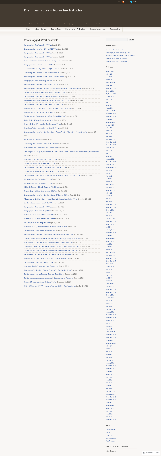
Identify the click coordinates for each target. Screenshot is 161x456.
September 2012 (111, 405)
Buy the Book (56, 29)
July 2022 (109, 170)
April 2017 (109, 278)
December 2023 (111, 142)
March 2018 (109, 250)
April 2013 (109, 385)
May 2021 (109, 199)
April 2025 (109, 105)
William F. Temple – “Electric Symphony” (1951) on (41, 187)
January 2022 (110, 187)
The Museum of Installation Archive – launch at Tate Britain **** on (46, 100)
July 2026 (109, 74)
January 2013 (110, 394)
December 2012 (111, 397)
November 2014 (111, 337)
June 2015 (109, 326)
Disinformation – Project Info (75, 29)
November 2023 (111, 145)
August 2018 (110, 241)
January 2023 (110, 159)
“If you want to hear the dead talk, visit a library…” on (42, 61)
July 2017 (109, 269)
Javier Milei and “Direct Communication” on (38, 120)
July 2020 (109, 213)
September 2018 (111, 238)
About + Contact (40, 29)
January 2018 (110, 255)
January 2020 (110, 218)
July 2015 (109, 323)
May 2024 (109, 133)
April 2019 (109, 227)
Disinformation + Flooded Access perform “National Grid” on (44, 116)
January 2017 (110, 286)
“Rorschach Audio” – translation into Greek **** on (41, 148)
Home (28, 29)
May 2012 (109, 417)
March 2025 (109, 108)
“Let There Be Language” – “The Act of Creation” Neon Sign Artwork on (48, 254)
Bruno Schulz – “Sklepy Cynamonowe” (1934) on (40, 191)
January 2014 (110, 363)
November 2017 (111, 261)
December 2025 (111, 85)
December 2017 (111, 258)
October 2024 (110, 119)
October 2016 (110, 295)
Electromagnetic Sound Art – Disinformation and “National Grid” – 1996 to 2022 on (52, 175)
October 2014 (110, 340)
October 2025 (110, 91)
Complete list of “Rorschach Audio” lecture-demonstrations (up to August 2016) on (52, 238)
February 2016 (110, 309)
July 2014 (109, 346)
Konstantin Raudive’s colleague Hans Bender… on (41, 266)
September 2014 (111, 343)
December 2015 (111, 315)
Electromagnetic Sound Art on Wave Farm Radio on (41, 73)
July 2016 (109, 301)
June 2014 (109, 349)
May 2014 (109, 352)
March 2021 (109, 201)
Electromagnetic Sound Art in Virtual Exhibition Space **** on (45, 167)
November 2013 (111, 368)
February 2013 (110, 391)
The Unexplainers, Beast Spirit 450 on (37, 223)
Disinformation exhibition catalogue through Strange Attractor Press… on (48, 278)
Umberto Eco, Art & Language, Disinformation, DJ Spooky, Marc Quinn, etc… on (51, 246)
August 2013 (110, 374)
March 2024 (109, 136)
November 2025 (111, 88)
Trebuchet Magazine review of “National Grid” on (40, 282)
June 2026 (109, 77)
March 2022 (109, 182)
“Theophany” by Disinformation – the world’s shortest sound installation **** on (50, 199)
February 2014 (110, 360)
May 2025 (109, 102)
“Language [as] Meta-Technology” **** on (38, 45)
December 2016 (111, 289)
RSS (126, 2)
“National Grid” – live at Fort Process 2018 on (39, 215)
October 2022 (110, 165)
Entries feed (109, 435)
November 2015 (111, 318)
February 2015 (110, 332)
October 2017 (110, 264)
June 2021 (109, 196)
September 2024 (111, 122)
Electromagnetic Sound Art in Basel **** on (38, 262)
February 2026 (110, 82)
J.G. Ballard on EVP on (32, 140)
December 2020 (111, 204)
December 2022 (111, 162)
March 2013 (109, 388)
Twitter (135, 2)
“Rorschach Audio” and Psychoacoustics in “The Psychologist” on (46, 258)
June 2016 (109, 303)
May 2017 (109, 275)
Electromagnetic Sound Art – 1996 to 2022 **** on (41, 144)
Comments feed (111, 438)
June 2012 (109, 414)
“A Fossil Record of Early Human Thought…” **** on (41, 69)
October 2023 (110, 148)
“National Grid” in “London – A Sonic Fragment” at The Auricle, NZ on (47, 270)
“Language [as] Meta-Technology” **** (118, 53)
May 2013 (109, 383)
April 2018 (109, 247)
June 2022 (109, 173)
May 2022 (109, 176)
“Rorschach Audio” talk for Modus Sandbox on (39, 112)
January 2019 (110, 230)
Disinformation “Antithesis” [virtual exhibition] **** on (41, 171)
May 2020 (109, 216)
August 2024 (110, 125)
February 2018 (110, 252)
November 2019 (111, 221)
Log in (108, 432)
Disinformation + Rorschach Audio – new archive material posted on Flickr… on (51, 250)
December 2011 (111, 419)
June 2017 (109, 272)
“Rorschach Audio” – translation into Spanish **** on (41, 128)
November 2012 (111, 400)
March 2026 (109, 80)
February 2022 (110, 184)
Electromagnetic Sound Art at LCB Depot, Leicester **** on (44, 77)
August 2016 (110, 298)
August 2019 (110, 224)
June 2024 (109, 131)
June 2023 (109, 150)
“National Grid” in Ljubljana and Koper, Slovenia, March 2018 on (45, 227)
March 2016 (109, 306)
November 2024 (111, 116)
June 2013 (109, 380)
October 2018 (110, 235)
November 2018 (111, 233)
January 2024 (110, 139)
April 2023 (109, 156)
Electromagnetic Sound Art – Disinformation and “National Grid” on (46, 195)
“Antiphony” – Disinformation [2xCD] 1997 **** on (40, 159)
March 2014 (109, 357)
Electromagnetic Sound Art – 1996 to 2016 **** (120, 55)
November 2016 (111, 292)
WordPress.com (111, 441)
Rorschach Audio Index (97, 29)
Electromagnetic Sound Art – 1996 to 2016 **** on (41, 49)
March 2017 (109, 281)
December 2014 (111, 335)
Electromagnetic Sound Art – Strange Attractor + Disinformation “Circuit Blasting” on (52, 88)
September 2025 (111, 94)
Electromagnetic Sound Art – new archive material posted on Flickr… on (48, 234)
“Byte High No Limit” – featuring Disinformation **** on (42, 124)
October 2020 (110, 210)
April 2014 (109, 354)
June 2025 (109, 99)
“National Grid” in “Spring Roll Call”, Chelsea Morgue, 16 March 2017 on (48, 242)
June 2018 (109, 244)
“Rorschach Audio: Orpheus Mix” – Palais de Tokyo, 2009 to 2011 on (47, 108)
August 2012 (110, 408)
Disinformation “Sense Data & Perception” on (39, 231)
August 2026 (110, 71)
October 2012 (110, 402)
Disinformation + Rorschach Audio (53, 10)
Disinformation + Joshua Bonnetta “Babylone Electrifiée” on (44, 274)
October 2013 (110, 371)
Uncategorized (115, 29)
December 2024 (111, 114)
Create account (111, 430)
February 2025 (110, 111)
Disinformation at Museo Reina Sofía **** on (39, 203)
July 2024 (109, 128)
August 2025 (110, 97)
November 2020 (111, 207)
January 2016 (110, 312)
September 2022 (111, 167)
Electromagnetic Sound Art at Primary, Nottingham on (42, 96)
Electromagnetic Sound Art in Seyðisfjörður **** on (41, 84)
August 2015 (110, 320)
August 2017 (110, 267)
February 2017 (110, 284)
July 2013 (109, 377)
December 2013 (111, 366)
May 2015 (109, 329)
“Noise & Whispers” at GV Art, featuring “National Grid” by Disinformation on (50, 286)
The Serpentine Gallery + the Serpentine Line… (121, 50)
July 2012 (109, 411)
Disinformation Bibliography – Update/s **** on (39, 163)
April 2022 (109, 179)
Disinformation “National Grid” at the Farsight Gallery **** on (44, 92)
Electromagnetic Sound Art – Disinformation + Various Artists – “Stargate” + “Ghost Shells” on (56, 132)
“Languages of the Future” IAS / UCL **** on (39, 65)
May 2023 (109, 153)
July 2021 (109, 193)
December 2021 (111, 190)
